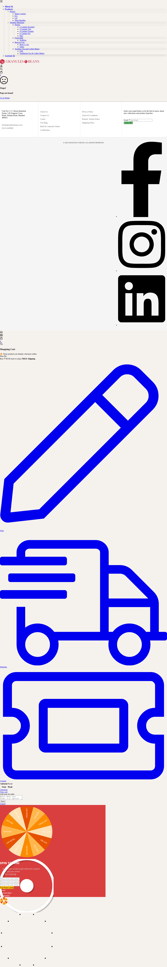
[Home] (83, 332)
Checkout (3, 790)
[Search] (83, 69)
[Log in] (1, 67)
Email (127, 120)
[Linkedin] (141, 325)
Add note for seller (7, 794)
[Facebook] (141, 216)
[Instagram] (141, 271)
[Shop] (83, 335)
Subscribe (128, 123)
